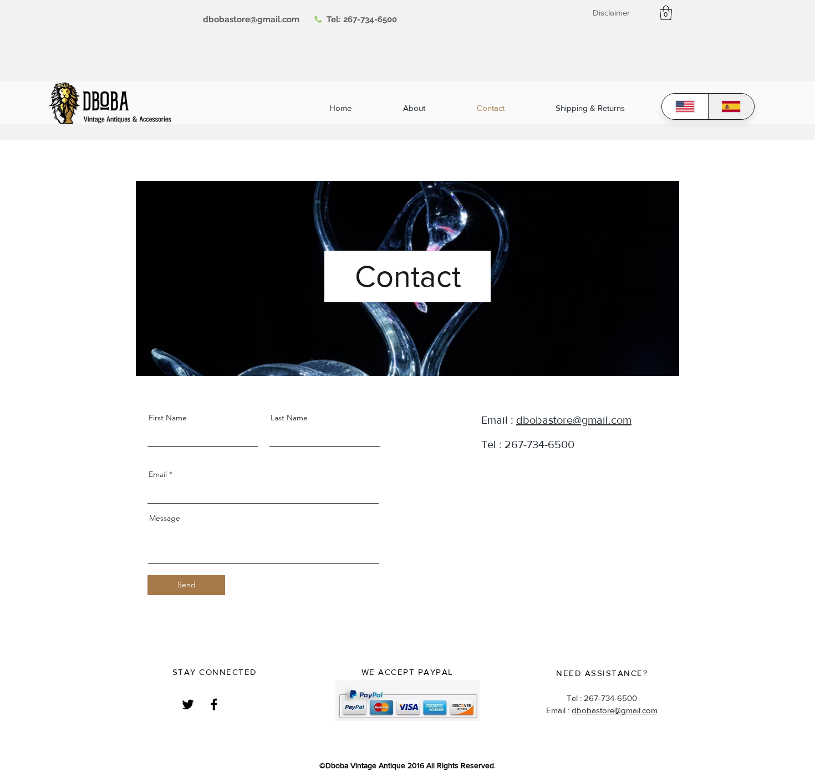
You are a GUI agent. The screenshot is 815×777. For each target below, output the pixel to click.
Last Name (289, 417)
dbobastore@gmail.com (573, 420)
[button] (666, 13)
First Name (168, 417)
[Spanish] (731, 106)
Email (158, 474)
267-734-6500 (370, 19)
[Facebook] (214, 704)
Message (164, 518)
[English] (685, 106)
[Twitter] (188, 704)
